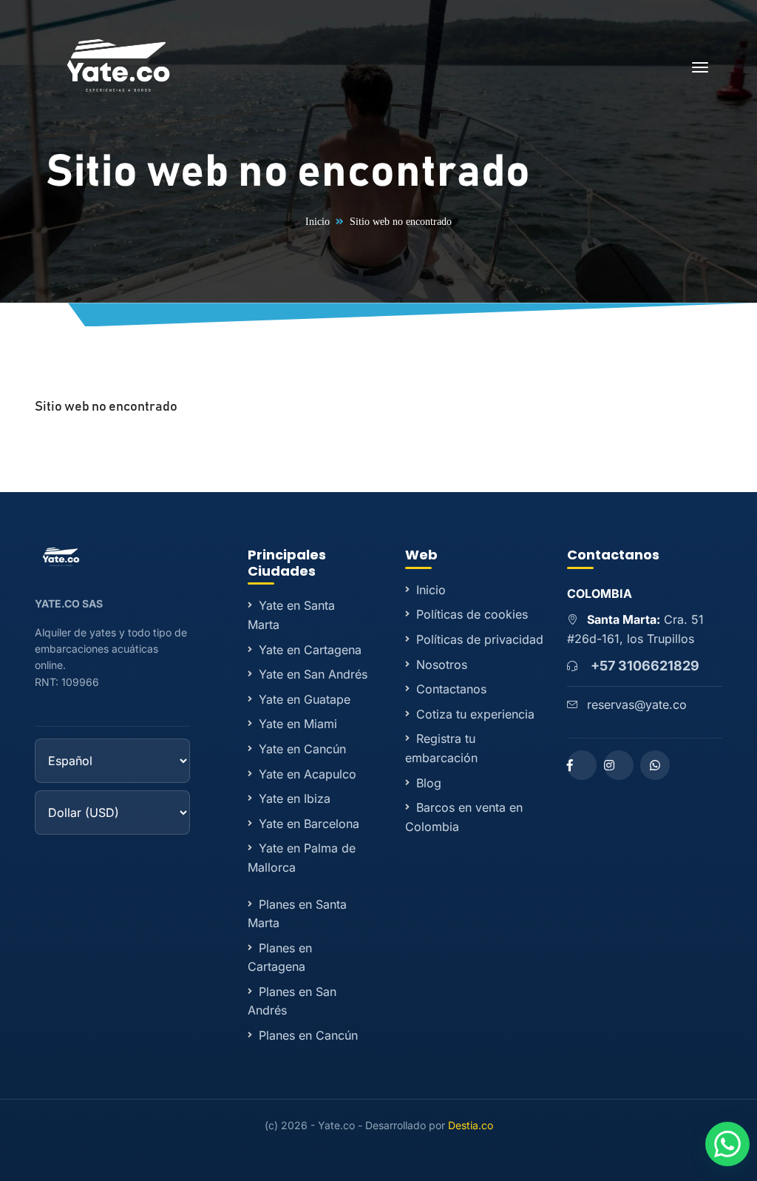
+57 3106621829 (645, 665)
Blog (428, 782)
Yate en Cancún (302, 748)
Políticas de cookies (472, 614)
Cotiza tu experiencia (475, 714)
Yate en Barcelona (309, 823)
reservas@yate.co (637, 704)
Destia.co (470, 1125)
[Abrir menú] (700, 69)
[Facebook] (582, 765)
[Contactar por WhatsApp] (727, 1144)
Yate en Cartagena (310, 649)
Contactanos (451, 689)
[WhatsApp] (655, 765)
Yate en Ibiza (294, 798)
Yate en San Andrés (313, 674)
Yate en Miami (298, 723)
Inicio (317, 221)
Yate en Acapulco (307, 774)
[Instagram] (619, 765)
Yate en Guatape (304, 699)
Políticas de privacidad (479, 639)
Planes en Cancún (308, 1035)
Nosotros (441, 664)
